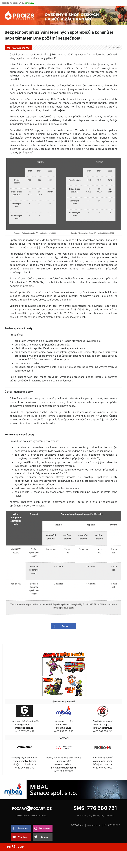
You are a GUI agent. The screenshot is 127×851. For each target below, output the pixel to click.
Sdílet (65, 626)
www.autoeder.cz (63, 764)
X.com (44, 836)
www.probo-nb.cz (102, 761)
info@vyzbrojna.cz (102, 727)
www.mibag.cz (63, 724)
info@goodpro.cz (24, 727)
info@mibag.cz (63, 727)
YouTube (23, 836)
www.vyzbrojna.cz (102, 724)
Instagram (44, 828)
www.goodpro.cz (24, 724)
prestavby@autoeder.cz (63, 767)
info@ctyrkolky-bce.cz (24, 764)
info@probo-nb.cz (102, 764)
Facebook (23, 828)
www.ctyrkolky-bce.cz (24, 761)
